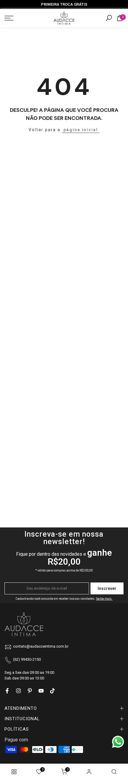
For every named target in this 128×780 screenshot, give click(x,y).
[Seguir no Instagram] (18, 690)
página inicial (80, 129)
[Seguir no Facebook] (7, 690)
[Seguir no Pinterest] (29, 690)
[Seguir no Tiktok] (52, 690)
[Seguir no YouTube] (41, 690)
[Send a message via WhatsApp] (118, 742)
